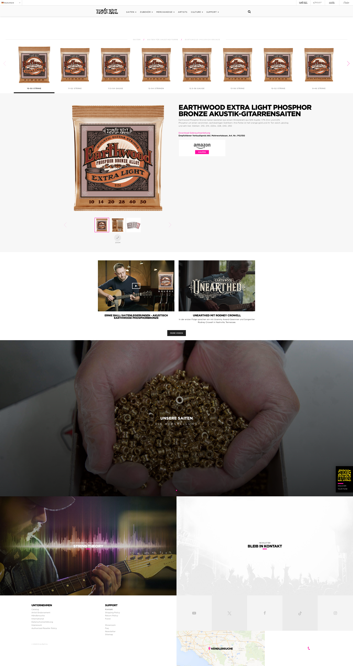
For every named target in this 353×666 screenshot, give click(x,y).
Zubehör (145, 12)
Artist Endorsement (40, 612)
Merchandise (164, 12)
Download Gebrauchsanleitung (194, 133)
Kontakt (109, 609)
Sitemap (109, 634)
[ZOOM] (117, 237)
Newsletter (110, 631)
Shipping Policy (112, 612)
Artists (182, 12)
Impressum (36, 625)
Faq (107, 628)
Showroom (110, 625)
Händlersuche (38, 615)
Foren (108, 619)
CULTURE (196, 12)
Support (211, 12)
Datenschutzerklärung (42, 622)
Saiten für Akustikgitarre (162, 40)
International (37, 619)
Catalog (35, 609)
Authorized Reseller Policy (44, 628)
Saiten (130, 12)
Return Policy (111, 615)
